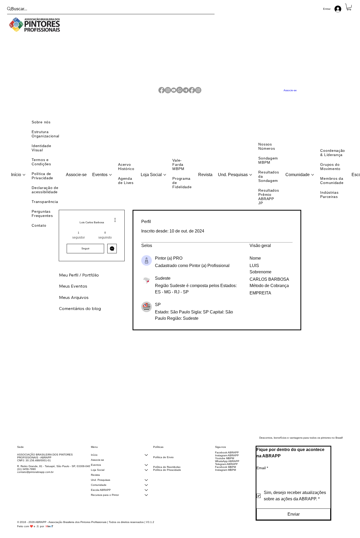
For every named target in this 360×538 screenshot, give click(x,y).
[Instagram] (168, 92)
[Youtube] (173, 92)
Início (94, 459)
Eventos (96, 469)
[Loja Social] (146, 474)
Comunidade (98, 489)
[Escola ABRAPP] (146, 494)
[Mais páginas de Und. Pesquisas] (250, 179)
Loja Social (97, 474)
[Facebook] (161, 92)
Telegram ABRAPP (226, 468)
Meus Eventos (73, 290)
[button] (349, 7)
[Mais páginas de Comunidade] (312, 179)
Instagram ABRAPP (227, 459)
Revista (95, 479)
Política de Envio (163, 461)
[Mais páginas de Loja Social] (164, 179)
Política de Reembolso (167, 471)
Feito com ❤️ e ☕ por (35, 530)
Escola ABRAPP (101, 494)
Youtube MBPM (224, 462)
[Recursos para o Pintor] (146, 499)
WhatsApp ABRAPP (227, 465)
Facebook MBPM (225, 471)
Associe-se (97, 464)
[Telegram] (186, 92)
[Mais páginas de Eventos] (110, 179)
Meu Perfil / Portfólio (79, 279)
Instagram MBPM (225, 474)
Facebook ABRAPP (227, 456)
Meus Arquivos (74, 301)
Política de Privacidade (167, 474)
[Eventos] (146, 469)
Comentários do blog (80, 312)
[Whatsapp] (179, 92)
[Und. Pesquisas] (146, 484)
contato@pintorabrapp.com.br (35, 476)
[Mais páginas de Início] (24, 179)
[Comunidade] (146, 489)
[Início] (146, 459)
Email (262, 472)
